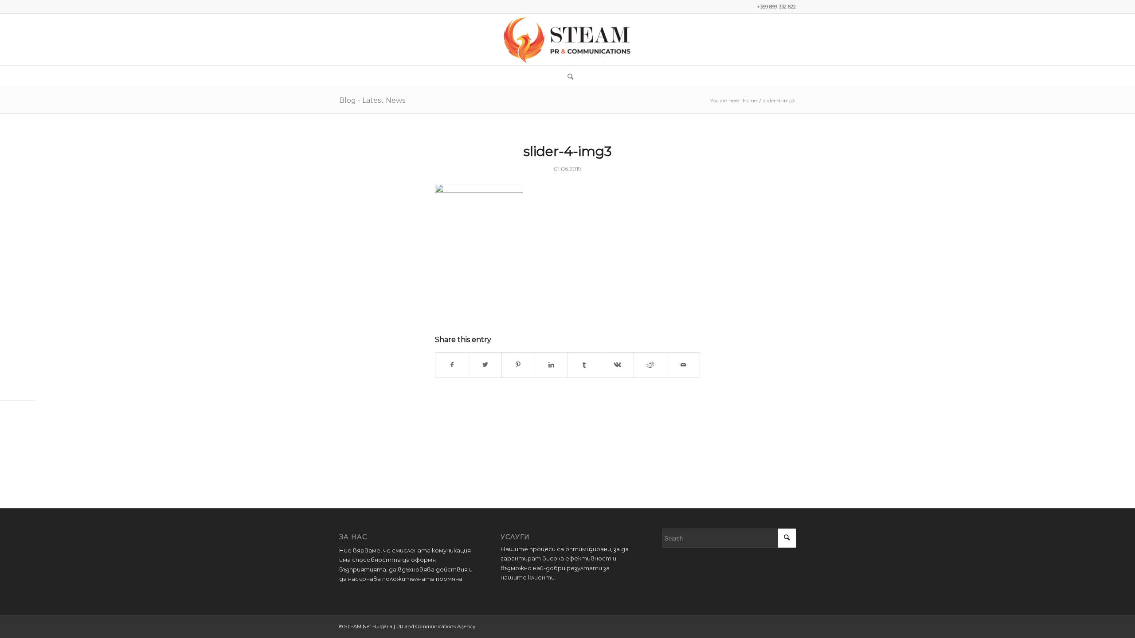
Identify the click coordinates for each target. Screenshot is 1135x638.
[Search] (567, 77)
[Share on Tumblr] (584, 365)
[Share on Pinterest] (518, 365)
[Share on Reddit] (650, 365)
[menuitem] (567, 77)
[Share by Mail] (683, 365)
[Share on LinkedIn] (551, 365)
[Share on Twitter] (485, 365)
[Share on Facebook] (452, 365)
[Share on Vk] (617, 365)
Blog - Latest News (372, 100)
